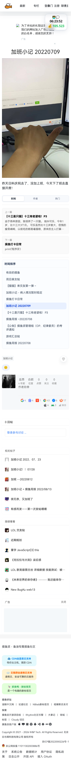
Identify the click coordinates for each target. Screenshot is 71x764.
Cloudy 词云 (17, 719)
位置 (31, 381)
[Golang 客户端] (47, 724)
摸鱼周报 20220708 (18, 343)
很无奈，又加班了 (22, 499)
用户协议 (46, 752)
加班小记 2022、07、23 (26, 459)
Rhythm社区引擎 (34, 715)
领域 (62, 715)
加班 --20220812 (22, 479)
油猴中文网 (8, 704)
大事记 (51, 715)
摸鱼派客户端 (9, 724)
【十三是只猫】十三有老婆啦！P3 (27, 312)
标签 (4, 719)
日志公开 (14, 756)
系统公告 (16, 752)
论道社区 (23, 704)
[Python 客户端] (43, 724)
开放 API (28, 756)
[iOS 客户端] (19, 724)
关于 (4, 752)
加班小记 (8, 358)
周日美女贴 (13, 279)
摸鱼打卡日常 (14, 299)
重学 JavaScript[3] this (25, 550)
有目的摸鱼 (13, 272)
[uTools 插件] (50, 724)
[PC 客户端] (23, 724)
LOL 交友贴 (18, 530)
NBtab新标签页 (41, 704)
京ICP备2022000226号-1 (55, 741)
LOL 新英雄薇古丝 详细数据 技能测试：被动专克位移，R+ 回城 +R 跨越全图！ (38, 570)
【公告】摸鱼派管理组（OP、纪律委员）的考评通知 (34, 328)
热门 (50, 6)
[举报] (63, 359)
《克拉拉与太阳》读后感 (26, 560)
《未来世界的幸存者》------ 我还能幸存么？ (38, 579)
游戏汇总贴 (13, 336)
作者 (35, 198)
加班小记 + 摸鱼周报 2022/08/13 (31, 489)
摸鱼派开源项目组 (11, 715)
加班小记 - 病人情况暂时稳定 (24, 292)
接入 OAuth (44, 756)
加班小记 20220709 (18, 306)
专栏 (36, 6)
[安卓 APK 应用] (35, 724)
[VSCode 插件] (39, 724)
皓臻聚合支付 (61, 704)
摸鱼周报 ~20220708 (19, 319)
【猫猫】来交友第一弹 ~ (21, 286)
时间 (13, 198)
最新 (22, 6)
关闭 (63, 602)
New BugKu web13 (23, 589)
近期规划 (16, 540)
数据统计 (31, 752)
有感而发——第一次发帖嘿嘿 (29, 509)
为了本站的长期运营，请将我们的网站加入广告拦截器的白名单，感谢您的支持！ (37, 29)
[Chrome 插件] (31, 724)
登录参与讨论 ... (16, 432)
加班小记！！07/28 (23, 469)
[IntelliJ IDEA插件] (27, 724)
